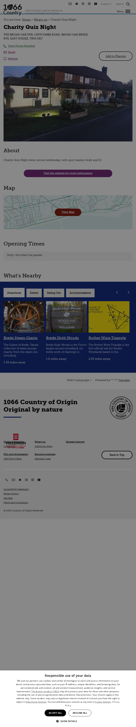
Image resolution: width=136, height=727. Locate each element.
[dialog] (68, 698)
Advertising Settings (36, 701)
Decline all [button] (80, 712)
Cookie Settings (103, 701)
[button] (68, 721)
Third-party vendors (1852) (45, 691)
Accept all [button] (55, 712)
